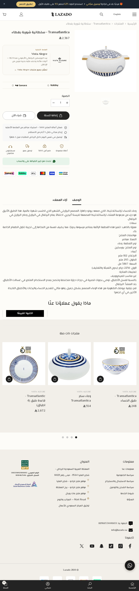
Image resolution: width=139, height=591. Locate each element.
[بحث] (102, 14)
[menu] (134, 14)
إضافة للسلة (51, 115)
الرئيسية (131, 24)
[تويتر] (82, 546)
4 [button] (63, 437)
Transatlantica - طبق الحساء (125, 398)
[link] (90, 585)
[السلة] (4, 14)
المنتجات (119, 24)
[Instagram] (120, 546)
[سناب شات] (101, 546)
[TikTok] (111, 546)
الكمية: (65, 96)
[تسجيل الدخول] (21, 14)
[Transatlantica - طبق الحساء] (115, 363)
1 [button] (76, 437)
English (117, 14)
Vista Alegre (129, 392)
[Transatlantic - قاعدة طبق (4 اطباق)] (23, 363)
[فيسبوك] (130, 546)
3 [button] (67, 437)
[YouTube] (92, 546)
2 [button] (72, 437)
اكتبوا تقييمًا (25, 313)
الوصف (76, 200)
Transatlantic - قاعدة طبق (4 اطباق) (35, 401)
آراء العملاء (60, 200)
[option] (105, 61)
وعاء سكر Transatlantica (81, 398)
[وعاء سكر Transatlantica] (69, 363)
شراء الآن (17, 115)
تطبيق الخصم (26, 4)
